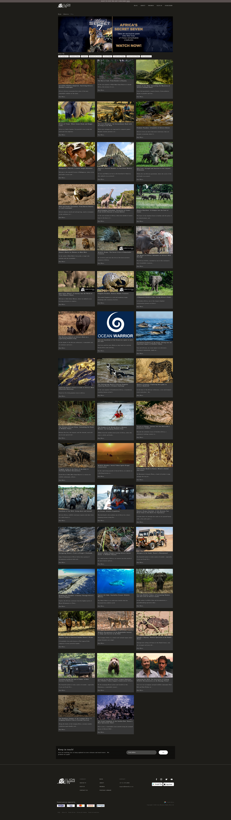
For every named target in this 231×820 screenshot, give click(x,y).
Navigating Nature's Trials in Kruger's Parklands (75, 553)
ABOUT (143, 5)
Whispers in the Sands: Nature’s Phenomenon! (152, 553)
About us (66, 14)
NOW (128, 1)
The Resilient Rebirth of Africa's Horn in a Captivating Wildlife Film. (73, 337)
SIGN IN (159, 5)
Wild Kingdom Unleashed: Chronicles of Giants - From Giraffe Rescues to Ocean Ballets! (114, 211)
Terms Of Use (71, 812)
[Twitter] (166, 779)
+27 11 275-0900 (124, 782)
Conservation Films (133, 56)
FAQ (59, 812)
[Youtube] (171, 779)
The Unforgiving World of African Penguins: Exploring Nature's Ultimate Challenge (113, 385)
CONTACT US (84, 790)
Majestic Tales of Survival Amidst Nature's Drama (76, 637)
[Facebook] (157, 779)
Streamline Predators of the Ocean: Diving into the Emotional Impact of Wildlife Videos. (154, 343)
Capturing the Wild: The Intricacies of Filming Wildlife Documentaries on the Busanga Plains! (153, 680)
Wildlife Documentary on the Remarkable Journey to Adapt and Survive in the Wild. (115, 633)
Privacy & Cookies (82, 812)
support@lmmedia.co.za (126, 786)
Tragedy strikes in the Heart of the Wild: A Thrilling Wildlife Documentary (73, 470)
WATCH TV (83, 782)
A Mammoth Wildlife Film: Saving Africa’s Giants (154, 297)
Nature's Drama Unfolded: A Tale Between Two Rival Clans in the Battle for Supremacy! (153, 511)
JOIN (163, 752)
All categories (63, 56)
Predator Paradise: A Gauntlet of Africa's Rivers (153, 128)
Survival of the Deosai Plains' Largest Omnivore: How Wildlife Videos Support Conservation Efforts (115, 680)
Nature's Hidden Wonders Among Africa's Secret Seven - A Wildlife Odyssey (114, 553)
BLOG (136, 5)
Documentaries (146, 56)
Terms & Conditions (93, 812)
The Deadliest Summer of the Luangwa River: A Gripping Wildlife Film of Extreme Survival (75, 719)
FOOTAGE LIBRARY (105, 790)
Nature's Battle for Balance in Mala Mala (73, 252)
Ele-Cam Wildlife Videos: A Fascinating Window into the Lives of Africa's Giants (153, 595)
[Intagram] (161, 779)
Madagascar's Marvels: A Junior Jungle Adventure (76, 168)
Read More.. (62, 96)
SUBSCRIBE (169, 5)
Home (59, 14)
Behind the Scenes (95, 56)
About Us (64, 812)
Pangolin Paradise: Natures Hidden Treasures (113, 293)
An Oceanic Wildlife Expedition (109, 511)
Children (84, 56)
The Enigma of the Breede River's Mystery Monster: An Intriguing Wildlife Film (112, 428)
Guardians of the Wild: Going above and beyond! (75, 511)
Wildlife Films (74, 56)
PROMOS (151, 5)
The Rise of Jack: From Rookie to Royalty (112, 80)
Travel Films (107, 56)
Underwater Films (119, 56)
